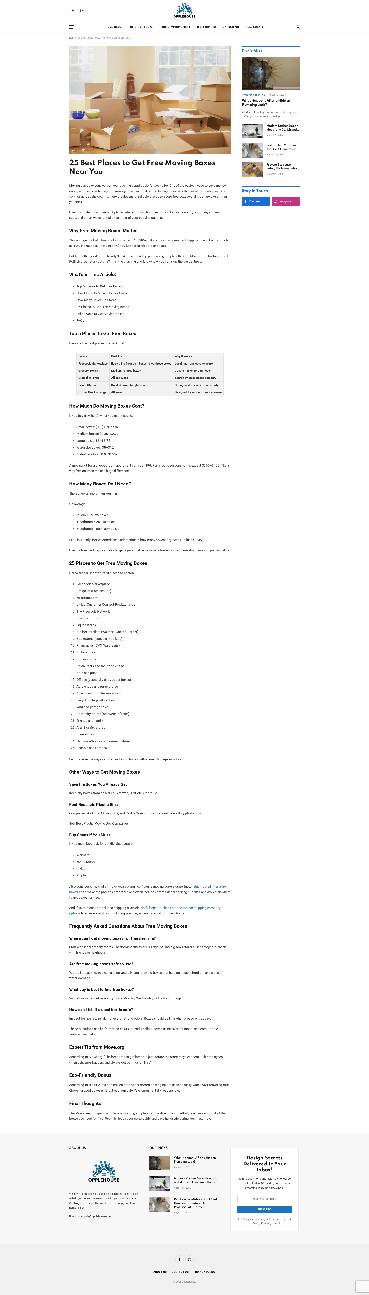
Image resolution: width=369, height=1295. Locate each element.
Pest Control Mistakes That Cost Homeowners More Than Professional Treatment (282, 147)
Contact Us (180, 1271)
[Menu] (71, 27)
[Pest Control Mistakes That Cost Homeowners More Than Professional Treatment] (252, 150)
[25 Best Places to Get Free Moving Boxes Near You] (150, 152)
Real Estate (254, 26)
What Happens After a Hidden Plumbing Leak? (266, 103)
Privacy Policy (260, 1223)
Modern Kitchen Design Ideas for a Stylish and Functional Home (282, 128)
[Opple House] (184, 10)
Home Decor (114, 26)
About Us (160, 1271)
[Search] (298, 27)
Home (72, 38)
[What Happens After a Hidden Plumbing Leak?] (271, 73)
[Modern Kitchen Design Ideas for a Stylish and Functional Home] (252, 131)
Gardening (231, 26)
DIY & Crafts (206, 26)
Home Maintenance (253, 95)
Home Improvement (175, 26)
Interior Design (142, 26)
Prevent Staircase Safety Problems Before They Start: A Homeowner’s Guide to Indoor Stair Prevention (282, 167)
